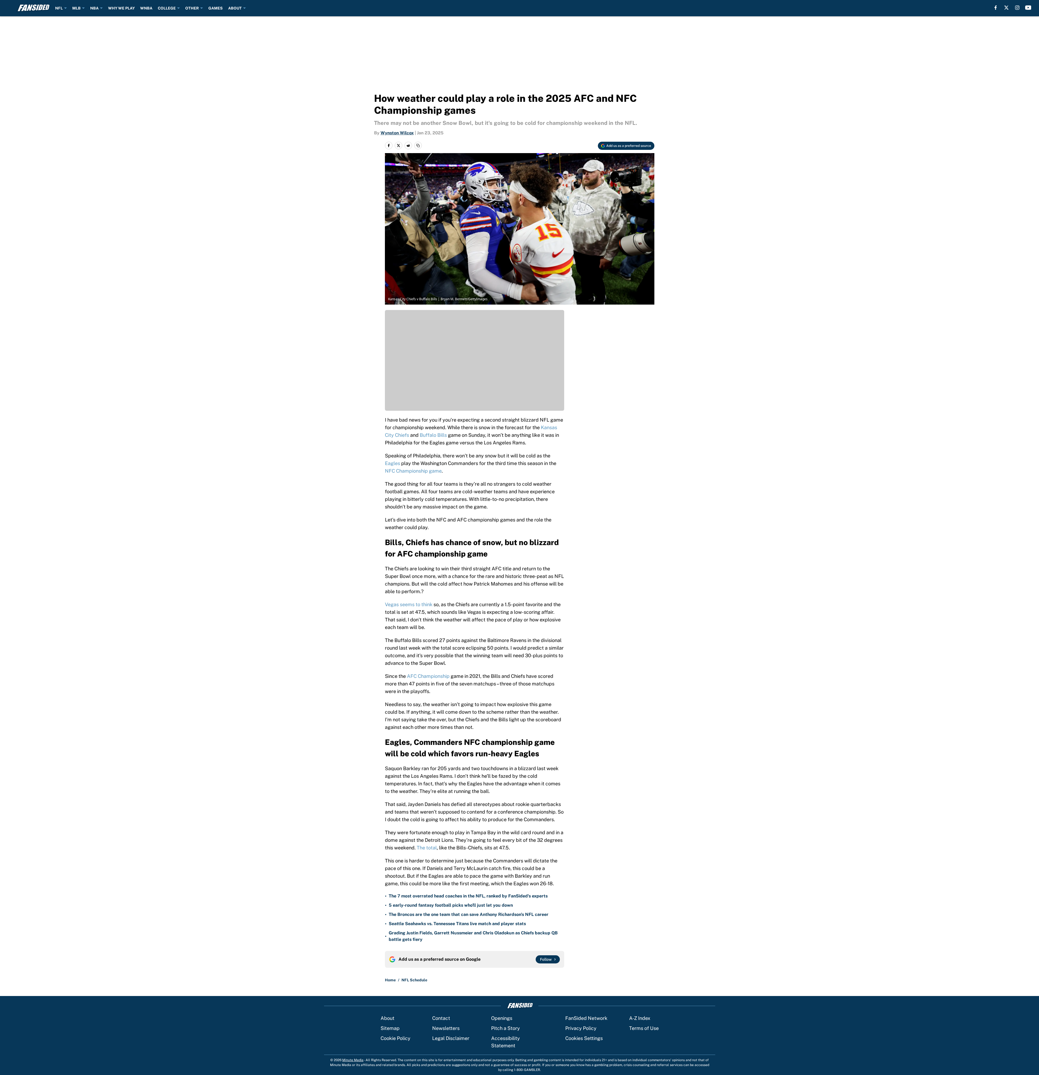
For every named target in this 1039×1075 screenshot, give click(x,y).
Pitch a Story (505, 1028)
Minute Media (352, 1060)
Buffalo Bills (433, 435)
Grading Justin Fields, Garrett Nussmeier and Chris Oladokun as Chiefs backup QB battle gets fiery (473, 936)
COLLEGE (167, 8)
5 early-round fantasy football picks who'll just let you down (451, 905)
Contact (441, 1018)
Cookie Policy (395, 1038)
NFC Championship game (413, 471)
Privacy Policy (581, 1028)
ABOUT (235, 8)
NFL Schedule (414, 980)
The (421, 847)
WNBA (146, 8)
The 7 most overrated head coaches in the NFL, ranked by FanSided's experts (468, 896)
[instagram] (1017, 7)
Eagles (392, 463)
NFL (59, 8)
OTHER (192, 8)
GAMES (215, 8)
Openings (501, 1018)
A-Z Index (639, 1018)
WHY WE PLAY (121, 8)
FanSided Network (586, 1018)
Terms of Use (644, 1028)
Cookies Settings (584, 1038)
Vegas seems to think (408, 604)
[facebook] (995, 7)
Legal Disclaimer (450, 1038)
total (431, 847)
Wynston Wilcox (397, 132)
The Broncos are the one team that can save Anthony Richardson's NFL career (468, 914)
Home (390, 980)
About (387, 1018)
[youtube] (1028, 7)
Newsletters (446, 1028)
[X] (1006, 7)
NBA (94, 8)
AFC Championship (428, 676)
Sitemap (390, 1028)
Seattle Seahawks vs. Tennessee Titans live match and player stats (457, 923)
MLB (76, 8)
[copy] (418, 145)
